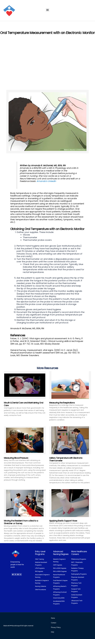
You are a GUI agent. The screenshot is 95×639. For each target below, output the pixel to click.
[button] (47, 10)
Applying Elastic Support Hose (63, 520)
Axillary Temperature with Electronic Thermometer (65, 459)
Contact (53, 623)
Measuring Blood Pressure (16, 457)
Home (53, 618)
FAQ (52, 632)
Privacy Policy (56, 627)
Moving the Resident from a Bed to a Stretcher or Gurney (21, 522)
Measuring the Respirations (62, 402)
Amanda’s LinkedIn (46, 181)
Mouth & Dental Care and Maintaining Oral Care (23, 404)
